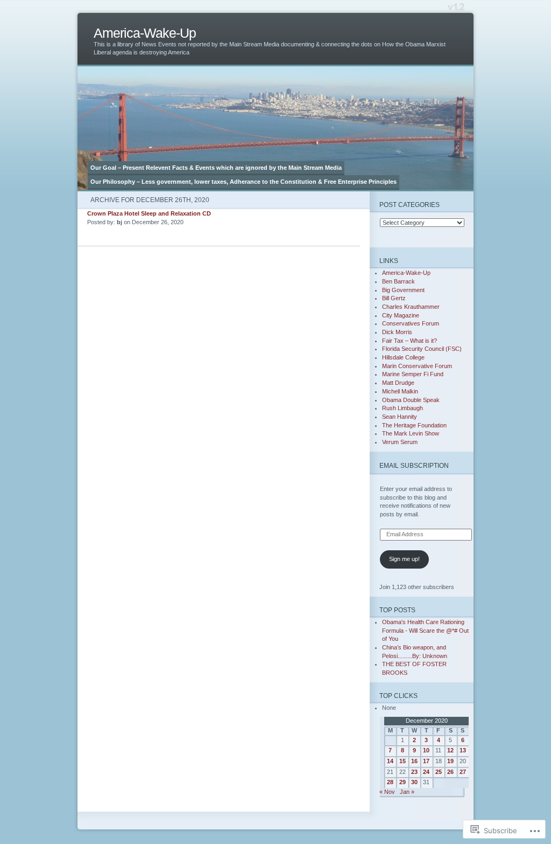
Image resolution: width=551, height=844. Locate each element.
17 (426, 761)
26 (450, 772)
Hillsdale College (403, 357)
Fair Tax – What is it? (409, 340)
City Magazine (400, 315)
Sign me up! (404, 559)
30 (414, 782)
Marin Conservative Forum (417, 366)
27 (463, 772)
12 (450, 750)
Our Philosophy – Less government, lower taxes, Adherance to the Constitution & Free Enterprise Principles (243, 181)
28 (390, 782)
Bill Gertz (394, 298)
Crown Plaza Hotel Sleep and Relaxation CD (149, 213)
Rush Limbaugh (402, 408)
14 (390, 761)
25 (438, 772)
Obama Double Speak (411, 400)
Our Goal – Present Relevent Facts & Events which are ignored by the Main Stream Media (216, 167)
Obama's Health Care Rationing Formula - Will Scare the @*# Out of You (425, 630)
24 (426, 772)
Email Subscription (414, 465)
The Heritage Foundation (414, 425)
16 (414, 761)
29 (402, 782)
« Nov (387, 791)
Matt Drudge (398, 382)
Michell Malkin (400, 391)
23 (414, 772)
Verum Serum (400, 442)
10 (426, 750)
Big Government (403, 290)
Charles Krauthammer (411, 306)
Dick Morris (397, 332)
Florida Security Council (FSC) (422, 348)
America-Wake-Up (145, 33)
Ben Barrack (398, 281)
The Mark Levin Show (410, 433)
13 (463, 750)
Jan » (407, 791)
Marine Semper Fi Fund (412, 374)
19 (450, 761)
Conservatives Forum (410, 323)
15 (402, 761)
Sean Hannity (399, 416)
